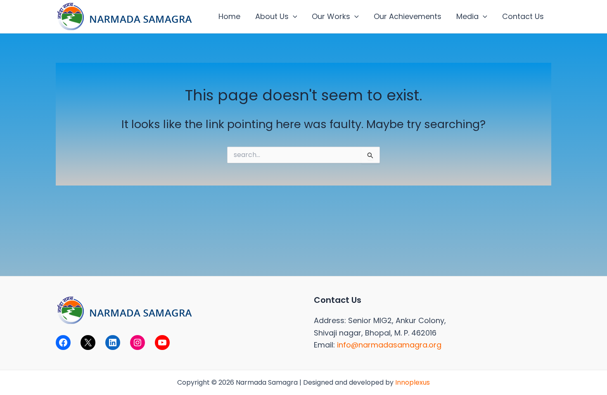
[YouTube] (162, 342)
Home (229, 16)
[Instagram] (137, 342)
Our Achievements (407, 16)
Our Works (331, 16)
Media (467, 16)
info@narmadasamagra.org (389, 345)
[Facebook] (63, 342)
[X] (88, 342)
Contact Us (523, 16)
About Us (272, 16)
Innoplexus (412, 382)
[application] (293, 16)
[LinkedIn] (112, 342)
